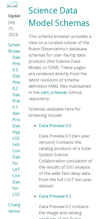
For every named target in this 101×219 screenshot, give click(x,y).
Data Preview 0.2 (55, 196)
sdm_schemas (54, 92)
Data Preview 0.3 (55, 125)
